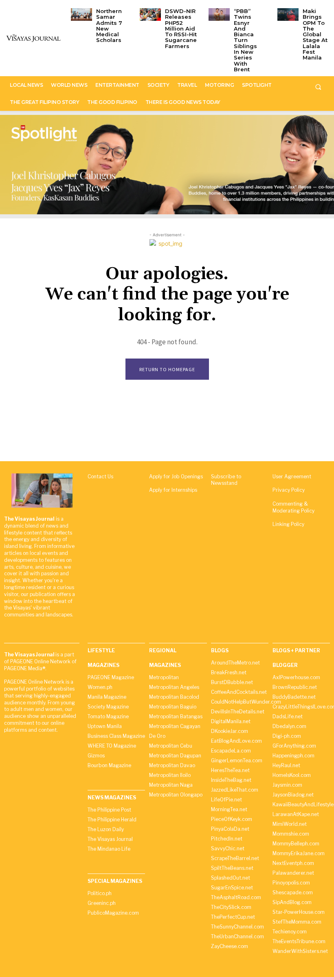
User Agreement (291, 476)
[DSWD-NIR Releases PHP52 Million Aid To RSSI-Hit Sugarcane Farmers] (150, 14)
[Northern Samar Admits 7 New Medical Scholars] (81, 14)
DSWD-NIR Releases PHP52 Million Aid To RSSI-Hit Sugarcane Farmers (181, 28)
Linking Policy (288, 524)
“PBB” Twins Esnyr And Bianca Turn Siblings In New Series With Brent (245, 40)
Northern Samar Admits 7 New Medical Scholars (109, 25)
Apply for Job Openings (176, 476)
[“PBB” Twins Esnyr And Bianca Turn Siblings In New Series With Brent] (219, 14)
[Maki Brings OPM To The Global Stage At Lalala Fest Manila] (288, 14)
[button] (318, 87)
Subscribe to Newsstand (226, 479)
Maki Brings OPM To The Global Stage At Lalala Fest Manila (315, 34)
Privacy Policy (288, 490)
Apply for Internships (173, 490)
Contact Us (100, 476)
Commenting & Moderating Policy (293, 507)
